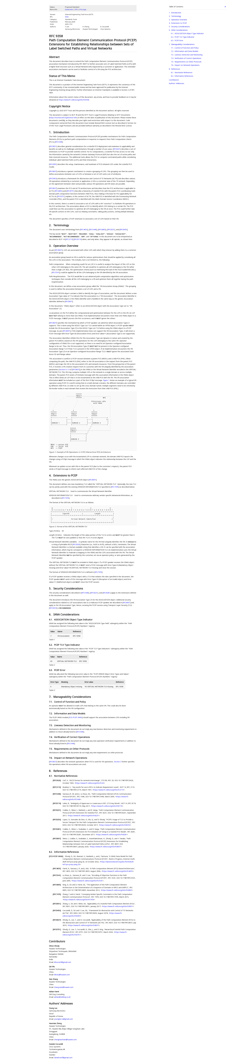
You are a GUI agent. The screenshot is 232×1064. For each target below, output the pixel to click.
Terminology (176, 16)
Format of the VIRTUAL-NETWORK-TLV (72, 526)
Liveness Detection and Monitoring (188, 55)
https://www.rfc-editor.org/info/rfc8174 (107, 806)
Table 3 (52, 690)
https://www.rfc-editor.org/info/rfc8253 (115, 825)
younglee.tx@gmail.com (63, 1019)
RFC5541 (55, 272)
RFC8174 (77, 239)
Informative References (184, 76)
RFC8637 (53, 188)
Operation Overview (179, 19)
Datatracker (69, 9)
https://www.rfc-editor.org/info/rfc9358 (74, 100)
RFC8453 (53, 178)
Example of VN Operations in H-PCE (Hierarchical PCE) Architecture (84, 452)
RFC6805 (58, 191)
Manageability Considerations (183, 44)
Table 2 (52, 665)
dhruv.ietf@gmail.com (62, 962)
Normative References (183, 72)
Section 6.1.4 (64, 369)
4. (50, 475)
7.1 (172, 48)
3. (50, 245)
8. (50, 771)
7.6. (51, 757)
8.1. (51, 775)
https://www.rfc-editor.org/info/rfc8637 (83, 925)
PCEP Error (179, 40)
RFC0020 (76, 544)
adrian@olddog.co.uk (62, 997)
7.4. (51, 737)
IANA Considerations (179, 30)
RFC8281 (53, 164)
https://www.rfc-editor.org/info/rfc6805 (117, 890)
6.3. (51, 670)
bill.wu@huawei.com (62, 974)
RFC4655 (83, 229)
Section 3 (117, 761)
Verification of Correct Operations (188, 58)
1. (50, 132)
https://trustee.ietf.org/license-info (63, 117)
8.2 (172, 76)
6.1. (51, 619)
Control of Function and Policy (187, 48)
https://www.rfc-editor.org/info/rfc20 (89, 783)
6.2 (172, 37)
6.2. (51, 644)
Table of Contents (176, 6)
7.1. (51, 701)
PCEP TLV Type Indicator (184, 37)
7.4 (172, 58)
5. (50, 588)
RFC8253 (53, 608)
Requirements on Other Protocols (188, 62)
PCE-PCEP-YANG (75, 717)
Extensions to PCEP (179, 23)
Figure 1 (106, 380)
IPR (76, 9)
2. (50, 225)
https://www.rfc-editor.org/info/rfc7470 (79, 899)
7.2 (172, 51)
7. (50, 696)
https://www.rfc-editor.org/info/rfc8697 (105, 846)
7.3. (51, 725)
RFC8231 (116, 149)
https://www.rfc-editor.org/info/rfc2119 (108, 790)
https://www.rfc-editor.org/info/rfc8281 (112, 834)
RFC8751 (70, 191)
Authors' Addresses (176, 83)
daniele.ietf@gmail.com (63, 1057)
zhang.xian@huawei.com (63, 987)
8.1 (172, 72)
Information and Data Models (186, 51)
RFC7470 (114, 487)
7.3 (172, 55)
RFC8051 (53, 146)
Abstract (54, 57)
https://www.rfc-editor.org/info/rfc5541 (87, 881)
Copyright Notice (59, 106)
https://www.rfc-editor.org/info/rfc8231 (83, 815)
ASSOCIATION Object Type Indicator (189, 33)
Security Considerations (180, 26)
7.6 (172, 65)
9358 (66, 17)
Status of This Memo (62, 76)
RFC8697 (53, 171)
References (175, 69)
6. (50, 614)
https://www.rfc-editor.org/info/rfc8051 (118, 906)
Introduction (176, 12)
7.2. (51, 713)
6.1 (172, 33)
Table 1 (52, 639)
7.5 (172, 62)
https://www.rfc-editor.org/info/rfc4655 (117, 871)
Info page (82, 9)
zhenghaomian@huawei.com (65, 1039)
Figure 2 (52, 526)
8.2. (51, 851)
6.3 (172, 40)
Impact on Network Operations (187, 65)
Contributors (174, 80)
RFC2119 (69, 239)
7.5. (51, 748)
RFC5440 (58, 142)
